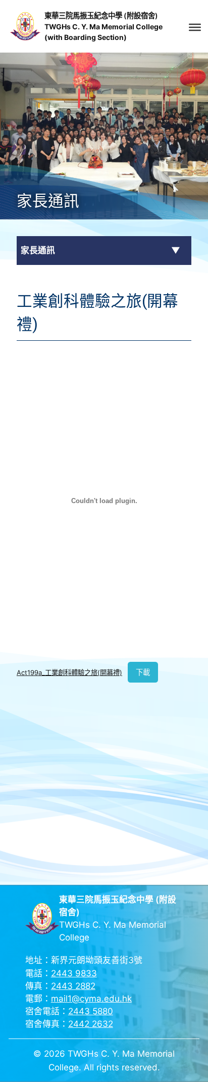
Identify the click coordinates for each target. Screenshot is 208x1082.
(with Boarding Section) (85, 37)
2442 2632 (90, 1024)
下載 (143, 672)
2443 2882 (73, 986)
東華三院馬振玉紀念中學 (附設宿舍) (101, 15)
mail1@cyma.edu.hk (91, 999)
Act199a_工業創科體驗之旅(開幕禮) (69, 672)
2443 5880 (90, 1011)
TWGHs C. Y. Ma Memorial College (103, 26)
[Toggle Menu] (195, 27)
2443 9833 (74, 973)
